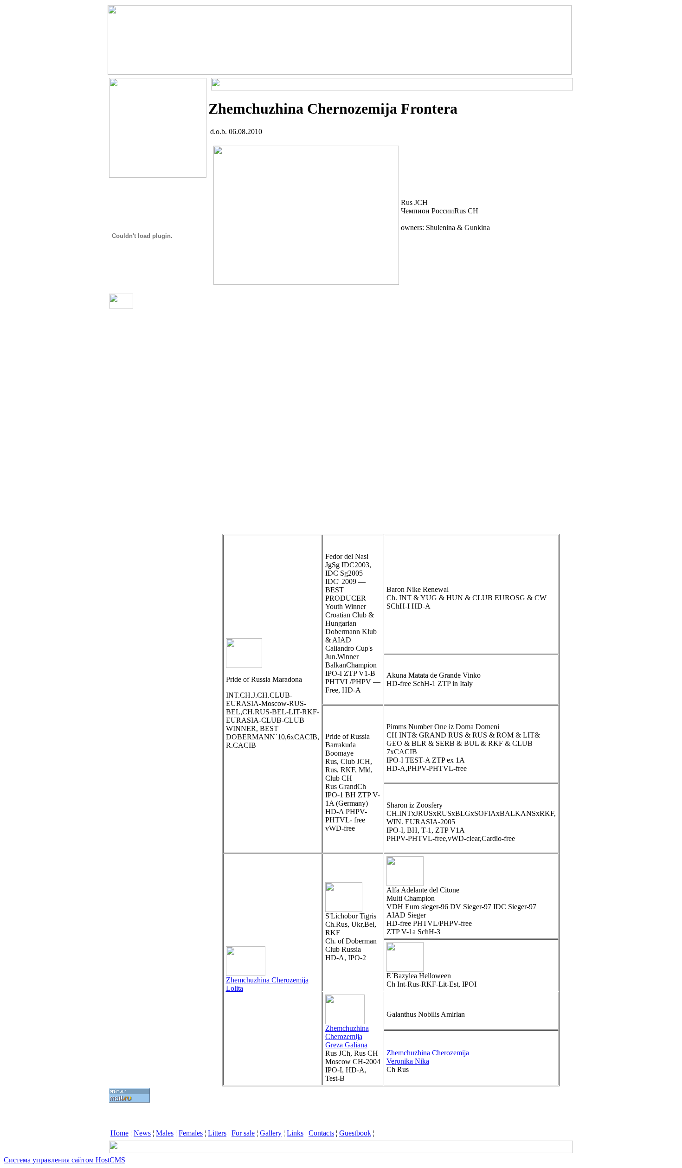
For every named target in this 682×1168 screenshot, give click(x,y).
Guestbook (355, 1133)
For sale (243, 1133)
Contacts (321, 1133)
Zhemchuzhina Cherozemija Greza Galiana (347, 1036)
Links (295, 1133)
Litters (217, 1133)
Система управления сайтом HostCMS (64, 1160)
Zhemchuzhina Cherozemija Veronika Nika (427, 1057)
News (142, 1133)
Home (119, 1133)
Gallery (271, 1133)
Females (191, 1133)
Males (165, 1133)
